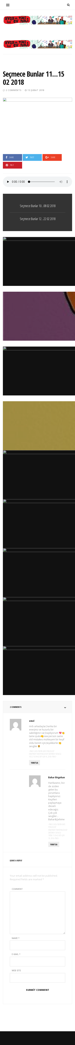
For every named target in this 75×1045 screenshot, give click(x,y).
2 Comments (13, 90)
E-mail (16, 954)
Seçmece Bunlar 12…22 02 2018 (37, 218)
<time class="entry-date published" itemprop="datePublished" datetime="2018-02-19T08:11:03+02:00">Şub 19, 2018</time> (57, 831)
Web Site (16, 970)
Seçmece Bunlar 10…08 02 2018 (37, 205)
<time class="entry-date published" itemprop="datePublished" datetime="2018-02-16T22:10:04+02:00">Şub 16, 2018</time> (45, 754)
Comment (17, 888)
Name (15, 938)
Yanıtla (34, 762)
